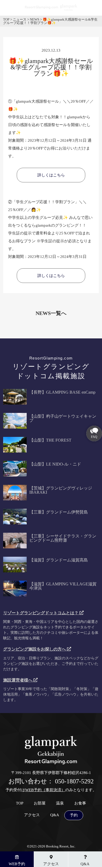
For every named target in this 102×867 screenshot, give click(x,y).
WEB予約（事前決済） (45, 790)
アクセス (32, 815)
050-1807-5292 (74, 781)
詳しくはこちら (51, 175)
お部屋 (40, 803)
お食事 (80, 803)
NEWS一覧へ (51, 313)
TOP (19, 803)
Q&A (54, 815)
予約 (74, 815)
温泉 (60, 803)
